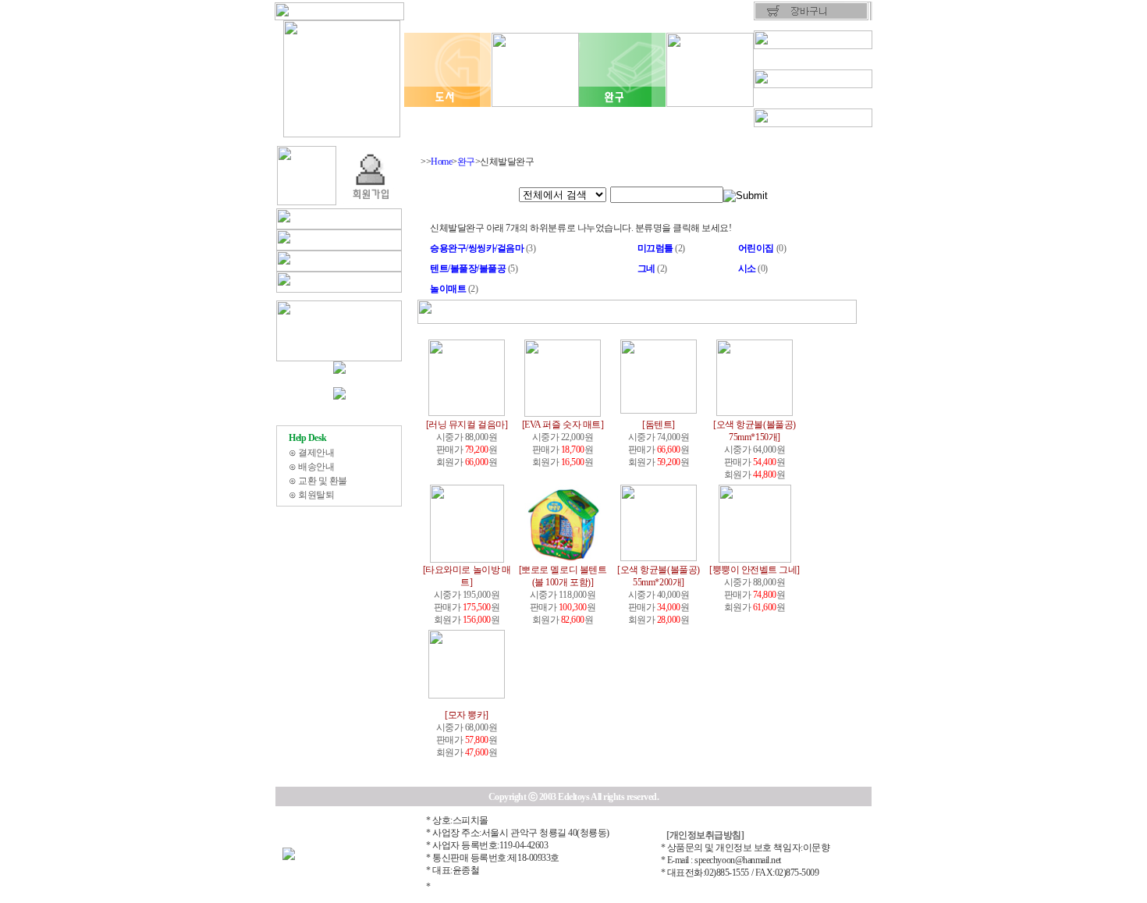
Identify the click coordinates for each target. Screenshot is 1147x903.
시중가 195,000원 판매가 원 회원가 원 (466, 594)
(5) (473, 268)
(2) (661, 248)
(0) (762, 248)
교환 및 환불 (322, 480)
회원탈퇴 (316, 494)
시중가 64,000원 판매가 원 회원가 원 (754, 449)
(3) (482, 248)
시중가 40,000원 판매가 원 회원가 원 (658, 594)
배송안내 (316, 466)
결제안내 (316, 452)
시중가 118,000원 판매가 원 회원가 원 (562, 594)
